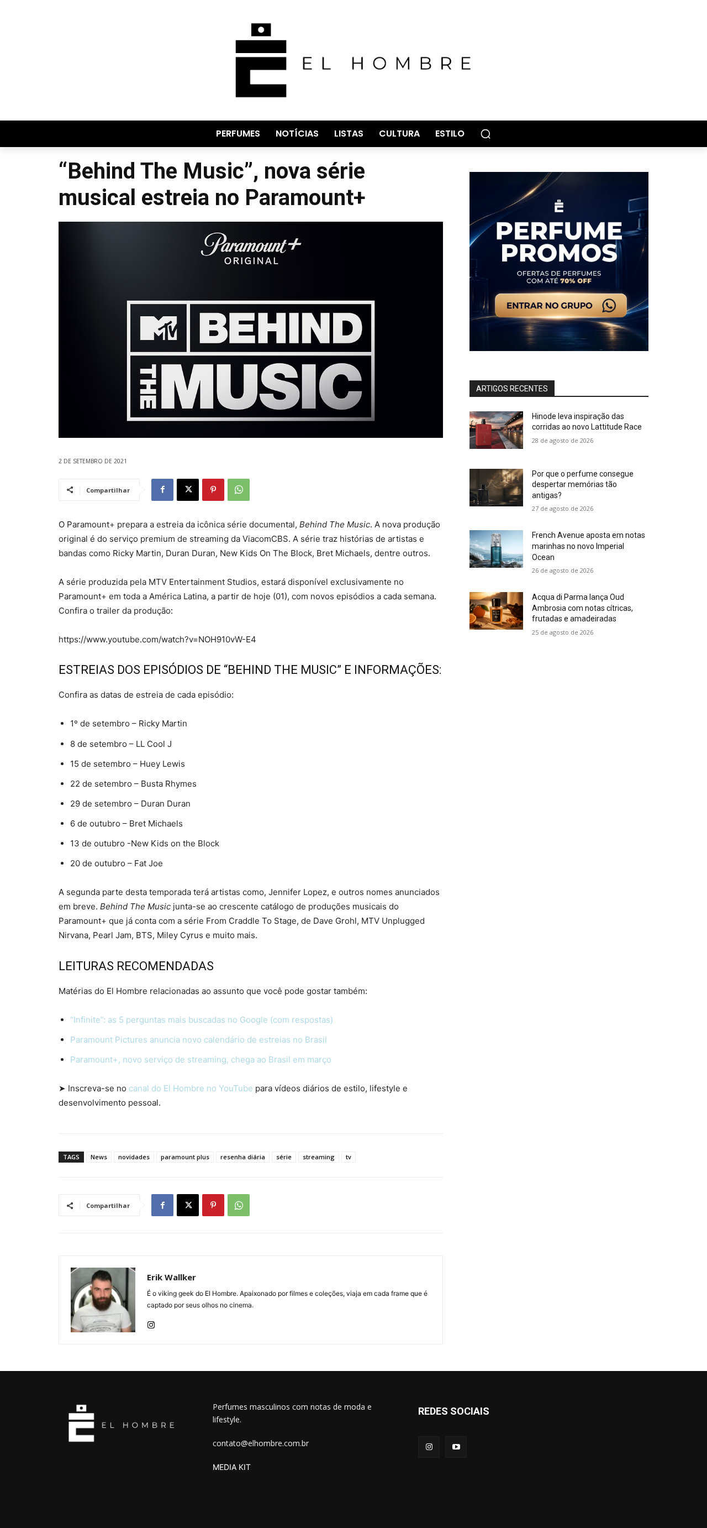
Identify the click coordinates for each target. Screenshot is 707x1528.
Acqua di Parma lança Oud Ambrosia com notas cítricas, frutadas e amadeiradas (582, 608)
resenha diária (242, 1157)
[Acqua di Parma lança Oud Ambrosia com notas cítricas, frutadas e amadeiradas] (496, 611)
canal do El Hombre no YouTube (191, 1088)
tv (348, 1157)
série (284, 1157)
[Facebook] (162, 490)
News (99, 1157)
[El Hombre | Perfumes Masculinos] (353, 60)
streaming (319, 1157)
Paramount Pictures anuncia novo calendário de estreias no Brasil (198, 1039)
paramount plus (185, 1157)
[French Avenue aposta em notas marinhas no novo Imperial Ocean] (496, 549)
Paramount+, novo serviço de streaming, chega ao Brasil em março (200, 1059)
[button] (485, 134)
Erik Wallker (171, 1277)
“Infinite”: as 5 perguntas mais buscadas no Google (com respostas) (201, 1019)
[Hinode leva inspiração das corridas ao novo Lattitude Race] (496, 430)
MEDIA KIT (232, 1467)
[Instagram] (151, 1322)
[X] (188, 490)
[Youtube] (456, 1447)
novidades (134, 1157)
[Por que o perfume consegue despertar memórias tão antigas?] (496, 487)
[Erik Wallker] (103, 1300)
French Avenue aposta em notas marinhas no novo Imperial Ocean (588, 546)
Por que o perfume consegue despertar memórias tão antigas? (583, 484)
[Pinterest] (213, 490)
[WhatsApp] (239, 490)
